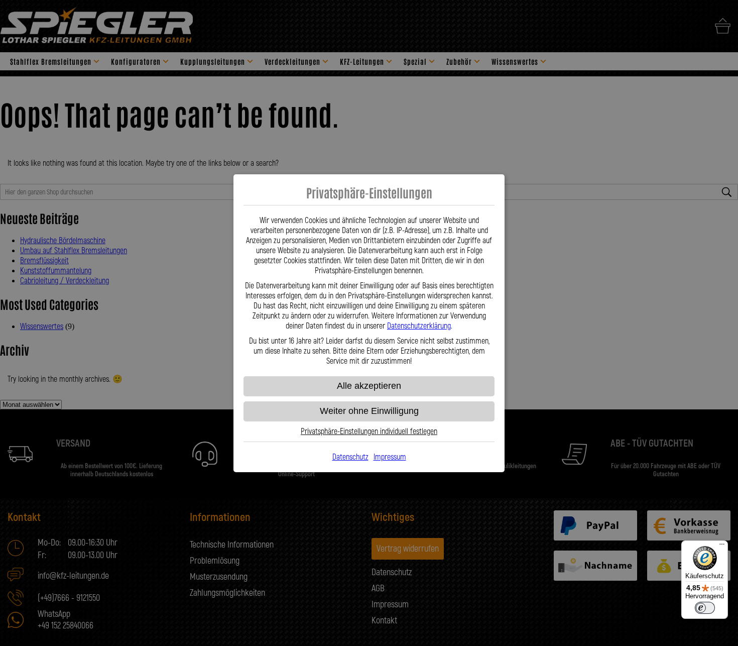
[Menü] (722, 547)
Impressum (390, 457)
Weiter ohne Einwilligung (369, 411)
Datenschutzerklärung (419, 326)
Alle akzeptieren (369, 386)
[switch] (705, 608)
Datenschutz (350, 457)
